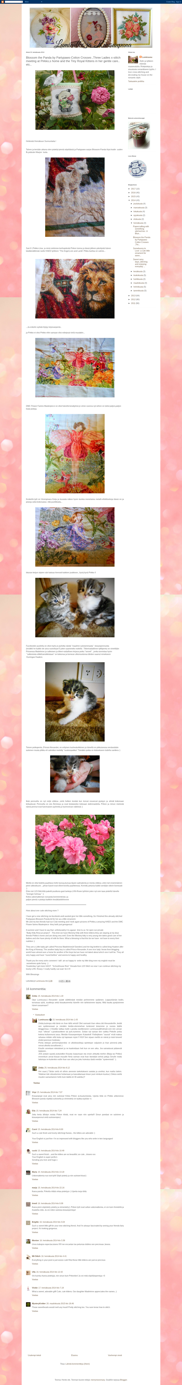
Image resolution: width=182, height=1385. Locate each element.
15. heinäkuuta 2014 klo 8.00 (50, 1129)
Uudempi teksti (34, 1355)
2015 (133, 196)
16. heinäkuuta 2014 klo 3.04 (52, 1222)
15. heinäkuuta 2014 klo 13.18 (51, 1172)
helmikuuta (138, 287)
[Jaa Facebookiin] (67, 981)
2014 (133, 200)
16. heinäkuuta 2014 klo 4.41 (54, 1256)
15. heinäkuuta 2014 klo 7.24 (49, 1111)
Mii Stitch (36, 1256)
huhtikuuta (138, 279)
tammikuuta (138, 291)
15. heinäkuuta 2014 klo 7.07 (49, 1092)
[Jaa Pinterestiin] (69, 981)
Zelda (34, 996)
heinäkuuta (138, 223)
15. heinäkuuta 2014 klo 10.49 (51, 1151)
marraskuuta (139, 208)
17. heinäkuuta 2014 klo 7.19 (51, 1288)
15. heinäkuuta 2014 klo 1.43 (65, 1020)
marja (34, 1188)
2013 (133, 296)
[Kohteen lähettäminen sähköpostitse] (60, 981)
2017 (133, 189)
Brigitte (35, 1222)
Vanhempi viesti (115, 1355)
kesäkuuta (138, 271)
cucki (34, 1151)
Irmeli (34, 1203)
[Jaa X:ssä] (64, 981)
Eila (33, 1111)
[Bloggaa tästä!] (62, 981)
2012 (133, 299)
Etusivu (74, 1355)
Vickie (35, 1288)
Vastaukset (40, 1015)
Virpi (34, 1092)
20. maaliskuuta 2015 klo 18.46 (60, 1303)
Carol (34, 1129)
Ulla (34, 1272)
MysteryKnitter (39, 1303)
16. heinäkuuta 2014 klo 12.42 (49, 1272)
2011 (133, 303)
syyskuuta (138, 215)
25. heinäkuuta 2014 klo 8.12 (57, 1068)
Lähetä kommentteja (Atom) (77, 1364)
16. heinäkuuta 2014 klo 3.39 (52, 1240)
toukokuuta (138, 275)
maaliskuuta (139, 283)
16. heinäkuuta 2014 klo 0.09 (50, 1203)
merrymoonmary (98, 1380)
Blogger (123, 1380)
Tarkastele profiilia (136, 81)
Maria (34, 1172)
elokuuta (137, 219)
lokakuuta (138, 211)
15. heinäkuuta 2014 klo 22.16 (51, 1188)
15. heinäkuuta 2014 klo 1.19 (50, 996)
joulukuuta (138, 204)
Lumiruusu (43, 1020)
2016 (133, 193)
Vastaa (35, 1009)
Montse (35, 1240)
